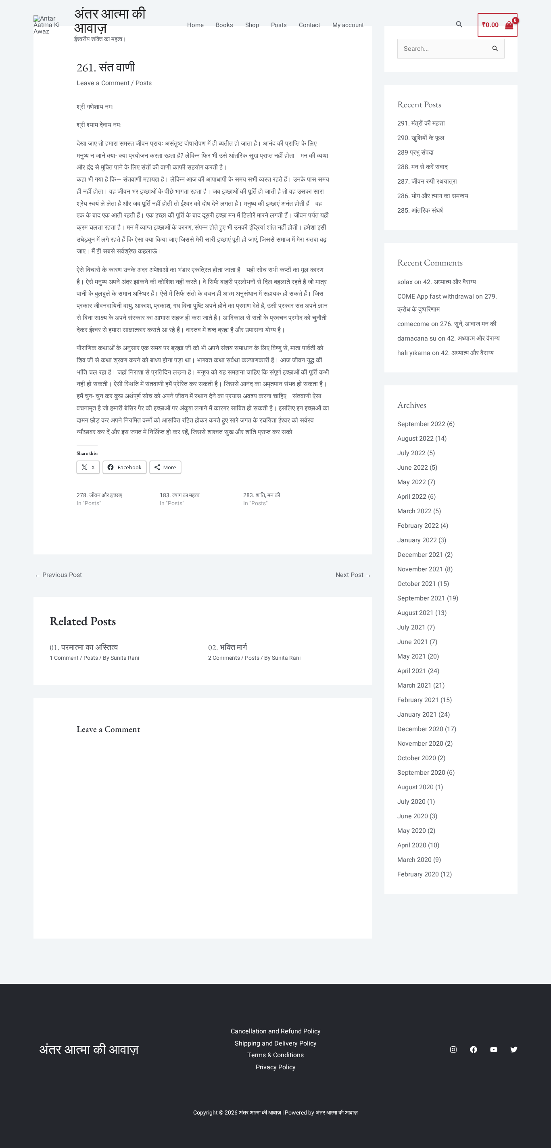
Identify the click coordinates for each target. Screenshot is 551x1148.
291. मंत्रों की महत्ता (421, 123)
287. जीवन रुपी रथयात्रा (427, 181)
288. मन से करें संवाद (422, 167)
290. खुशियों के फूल (421, 138)
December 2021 (420, 555)
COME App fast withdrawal (435, 296)
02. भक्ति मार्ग (227, 647)
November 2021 (420, 569)
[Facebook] (473, 1049)
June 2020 (412, 816)
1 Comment (64, 658)
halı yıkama (413, 353)
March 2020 (414, 860)
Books (224, 25)
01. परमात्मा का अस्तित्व (84, 647)
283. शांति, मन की (261, 495)
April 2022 (411, 497)
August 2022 (415, 438)
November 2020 (420, 744)
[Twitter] (514, 1049)
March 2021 (414, 685)
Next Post (354, 575)
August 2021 (415, 613)
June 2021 (412, 642)
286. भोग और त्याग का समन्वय (432, 196)
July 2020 (411, 802)
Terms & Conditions (275, 1055)
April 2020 (411, 845)
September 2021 (421, 598)
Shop (252, 25)
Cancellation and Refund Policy (276, 1031)
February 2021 (418, 700)
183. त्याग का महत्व (180, 495)
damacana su (416, 338)
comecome (413, 324)
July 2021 (411, 627)
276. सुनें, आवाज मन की (468, 324)
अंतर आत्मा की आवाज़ (110, 20)
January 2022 (417, 540)
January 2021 (417, 714)
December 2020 (420, 729)
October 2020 (416, 758)
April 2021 (411, 671)
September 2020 (421, 773)
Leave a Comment (103, 83)
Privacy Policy (276, 1067)
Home (195, 25)
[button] (459, 25)
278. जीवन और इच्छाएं (99, 495)
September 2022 (421, 424)
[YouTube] (493, 1049)
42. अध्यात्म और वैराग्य (449, 282)
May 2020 (411, 831)
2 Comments (224, 658)
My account (348, 25)
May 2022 (411, 482)
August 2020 (415, 787)
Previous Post (58, 575)
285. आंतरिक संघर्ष (420, 210)
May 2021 (411, 656)
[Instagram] (453, 1049)
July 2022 (411, 453)
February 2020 (418, 874)
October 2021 (416, 584)
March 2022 (414, 511)
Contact (309, 25)
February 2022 (418, 526)
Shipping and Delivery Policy (276, 1043)
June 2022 (412, 468)
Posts (279, 25)
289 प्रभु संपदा (415, 152)
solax (405, 282)
